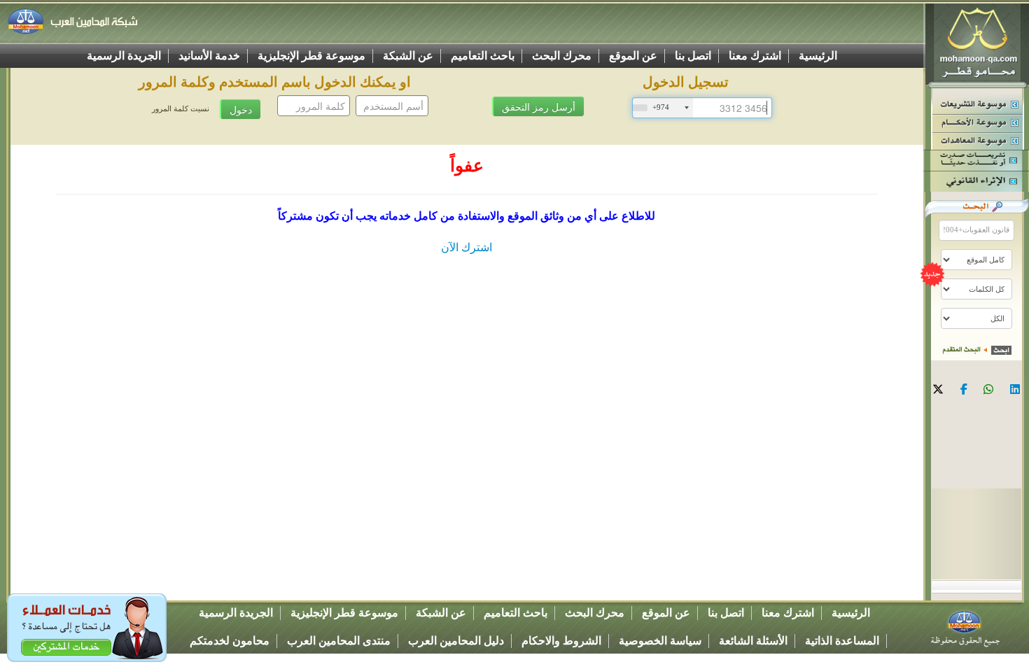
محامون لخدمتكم (230, 641)
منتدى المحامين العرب (339, 641)
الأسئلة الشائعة (753, 641)
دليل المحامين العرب (456, 641)
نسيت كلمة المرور (180, 109)
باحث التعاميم (482, 56)
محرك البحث (562, 56)
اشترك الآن (466, 247)
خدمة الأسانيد (209, 56)
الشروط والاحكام (561, 641)
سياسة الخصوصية (660, 641)
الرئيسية (818, 56)
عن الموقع (633, 56)
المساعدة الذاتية (842, 641)
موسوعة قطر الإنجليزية (311, 56)
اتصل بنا (693, 56)
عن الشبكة (408, 56)
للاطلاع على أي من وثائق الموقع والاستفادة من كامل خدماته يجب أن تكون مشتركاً (466, 216)
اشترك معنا (755, 56)
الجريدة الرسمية (124, 56)
